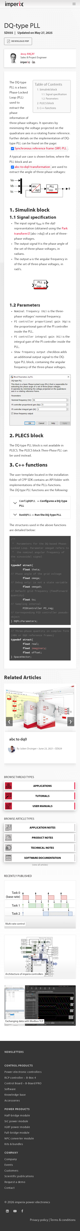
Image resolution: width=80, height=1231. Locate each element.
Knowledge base (15, 1095)
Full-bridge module (17, 1133)
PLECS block (47, 103)
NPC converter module (19, 1138)
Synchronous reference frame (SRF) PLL (41, 148)
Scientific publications (19, 1176)
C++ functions (48, 108)
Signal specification (56, 94)
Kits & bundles (13, 1144)
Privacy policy (39, 1220)
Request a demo (14, 1182)
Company (10, 1159)
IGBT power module (17, 1127)
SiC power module (16, 1121)
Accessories (12, 1100)
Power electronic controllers (22, 1072)
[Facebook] (22, 1211)
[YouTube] (15, 1211)
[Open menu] (74, 4)
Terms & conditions (63, 1220)
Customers (11, 1170)
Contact (9, 1188)
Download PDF (20, 41)
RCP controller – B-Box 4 (20, 1078)
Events (8, 1165)
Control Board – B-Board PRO (22, 1083)
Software (10, 1089)
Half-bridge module (17, 1115)
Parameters (52, 99)
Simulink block (48, 89)
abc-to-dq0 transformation (32, 167)
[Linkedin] (7, 1211)
